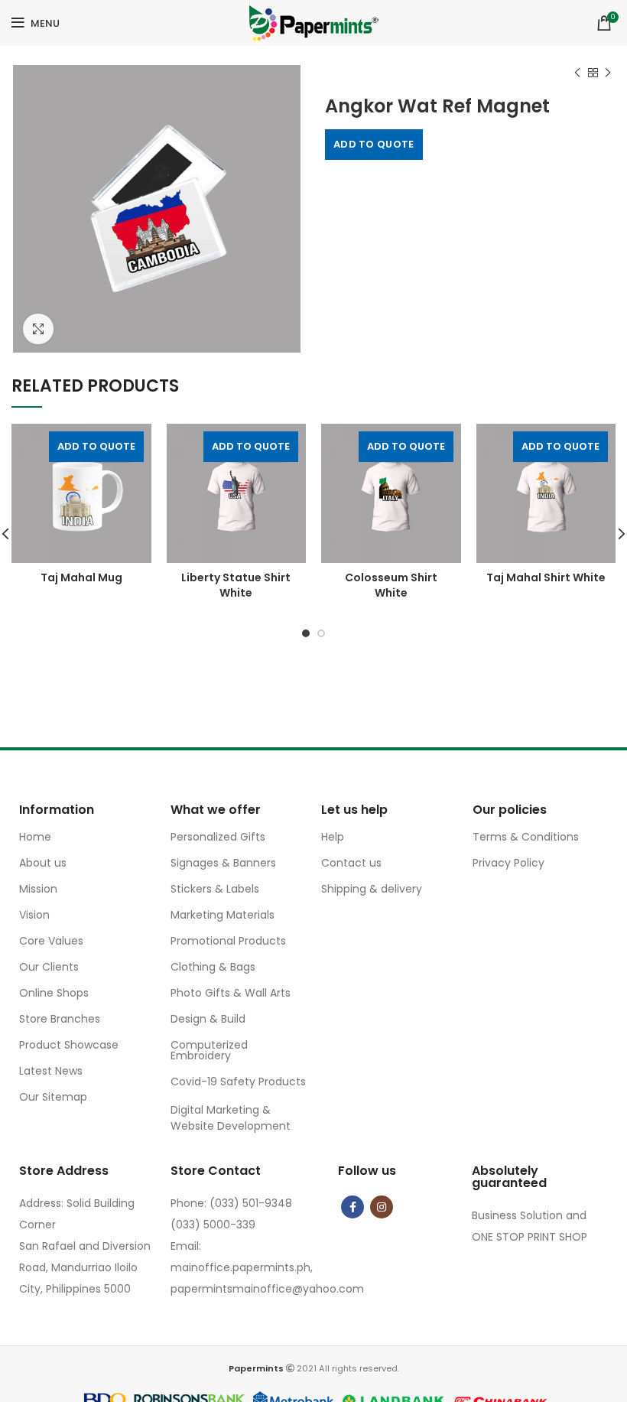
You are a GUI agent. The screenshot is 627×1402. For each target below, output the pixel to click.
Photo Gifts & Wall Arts (231, 992)
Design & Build (208, 1018)
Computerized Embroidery (209, 1050)
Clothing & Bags (213, 966)
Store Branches (59, 1018)
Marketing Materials (223, 914)
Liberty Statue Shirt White (236, 585)
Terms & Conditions (526, 836)
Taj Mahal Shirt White (546, 577)
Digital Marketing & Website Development (231, 1118)
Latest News (51, 1070)
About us (43, 862)
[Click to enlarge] (38, 329)
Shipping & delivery (371, 888)
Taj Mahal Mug (81, 577)
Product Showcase (69, 1044)
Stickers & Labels (215, 888)
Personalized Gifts (218, 836)
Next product (608, 72)
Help (332, 836)
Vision (34, 914)
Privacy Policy (508, 862)
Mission (38, 888)
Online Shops (54, 992)
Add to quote (373, 144)
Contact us (351, 862)
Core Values (51, 940)
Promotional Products (228, 940)
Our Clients (49, 966)
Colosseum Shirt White (391, 585)
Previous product (577, 72)
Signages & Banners (223, 862)
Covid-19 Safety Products (238, 1081)
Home (35, 836)
